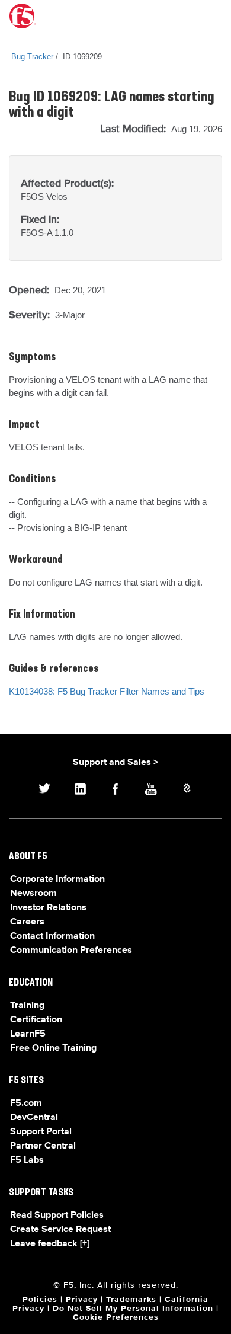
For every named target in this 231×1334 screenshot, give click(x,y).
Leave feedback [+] (49, 1244)
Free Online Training (53, 1048)
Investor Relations (48, 908)
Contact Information (52, 936)
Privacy (82, 1299)
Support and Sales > (115, 762)
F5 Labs (27, 1160)
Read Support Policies (57, 1215)
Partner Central (43, 1146)
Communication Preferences (71, 950)
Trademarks (131, 1299)
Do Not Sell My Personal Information (133, 1308)
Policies (40, 1299)
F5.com (26, 1103)
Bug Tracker (32, 56)
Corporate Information (57, 879)
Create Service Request (60, 1229)
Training (27, 1005)
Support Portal (41, 1132)
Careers (27, 922)
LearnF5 (28, 1034)
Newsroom (33, 893)
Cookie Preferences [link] (116, 1317)
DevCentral (34, 1117)
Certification (36, 1020)
